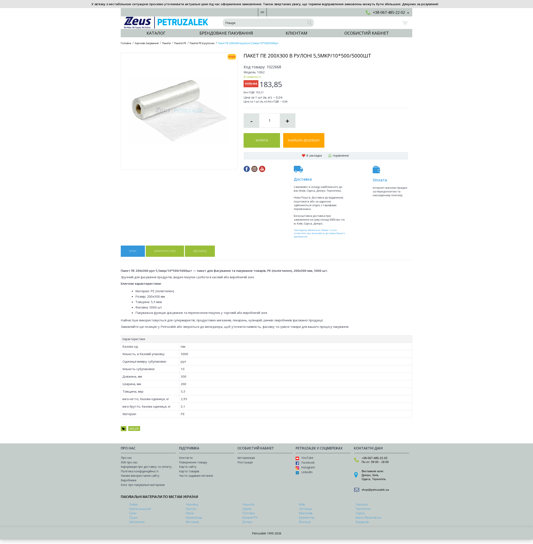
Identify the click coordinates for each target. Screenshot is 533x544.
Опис (133, 251)
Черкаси (362, 504)
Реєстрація (245, 462)
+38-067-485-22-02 (374, 458)
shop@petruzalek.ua (375, 489)
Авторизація (246, 458)
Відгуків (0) (200, 251)
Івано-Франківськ (368, 517)
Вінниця (305, 522)
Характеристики (165, 251)
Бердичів (362, 522)
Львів (133, 504)
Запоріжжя (136, 522)
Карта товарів (189, 471)
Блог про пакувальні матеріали (143, 485)
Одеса (366, 479)
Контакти (186, 458)
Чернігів (248, 504)
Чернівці (192, 504)
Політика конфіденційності (139, 471)
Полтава (248, 513)
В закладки (314, 155)
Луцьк (133, 517)
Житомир (192, 522)
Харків (247, 509)
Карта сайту (187, 467)
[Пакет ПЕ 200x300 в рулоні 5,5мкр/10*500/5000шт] (179, 111)
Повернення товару (193, 462)
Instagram (308, 467)
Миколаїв (306, 513)
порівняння (341, 155)
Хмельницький (140, 509)
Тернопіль (379, 479)
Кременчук (307, 517)
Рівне (190, 513)
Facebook (308, 462)
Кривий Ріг (250, 517)
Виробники (128, 480)
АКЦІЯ (134, 428)
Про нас (126, 458)
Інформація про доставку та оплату (146, 467)
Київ (375, 475)
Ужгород (305, 509)
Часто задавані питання (196, 476)
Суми (132, 513)
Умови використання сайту (140, 476)
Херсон (191, 509)
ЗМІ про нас (129, 462)
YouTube (307, 458)
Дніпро (366, 475)
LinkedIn (307, 472)
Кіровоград (194, 517)
